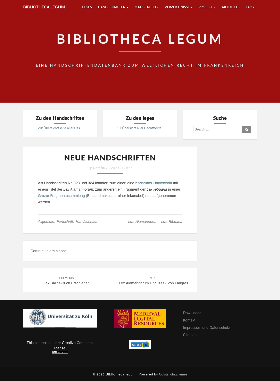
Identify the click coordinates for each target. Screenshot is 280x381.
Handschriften (87, 221)
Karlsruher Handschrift (153, 182)
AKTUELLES (231, 7)
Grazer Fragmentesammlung (61, 195)
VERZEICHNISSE (177, 7)
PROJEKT (206, 7)
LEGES (87, 7)
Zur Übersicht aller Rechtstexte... (140, 128)
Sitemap (190, 334)
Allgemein (46, 221)
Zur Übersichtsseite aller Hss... (60, 128)
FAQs (250, 7)
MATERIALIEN (145, 7)
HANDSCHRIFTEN (112, 7)
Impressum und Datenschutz (206, 327)
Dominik (100, 168)
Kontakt (189, 320)
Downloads (192, 312)
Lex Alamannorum (143, 221)
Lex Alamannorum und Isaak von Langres (153, 280)
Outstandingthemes (173, 374)
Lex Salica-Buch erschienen (66, 280)
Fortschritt (65, 221)
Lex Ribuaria (171, 221)
